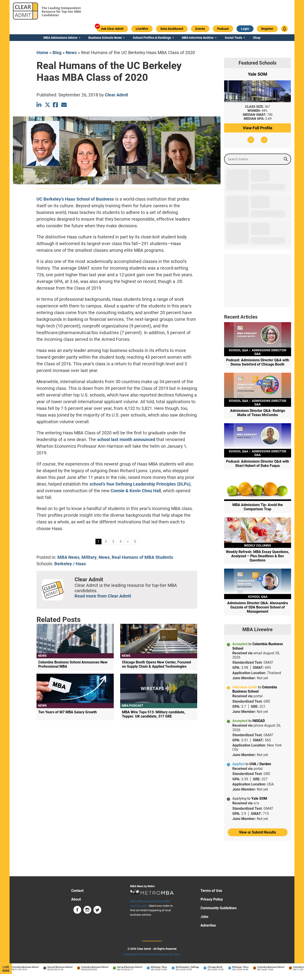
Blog (57, 52)
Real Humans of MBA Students (142, 557)
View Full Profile (257, 128)
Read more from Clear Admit (103, 596)
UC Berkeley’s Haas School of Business (75, 199)
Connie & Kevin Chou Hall (136, 490)
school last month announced (126, 439)
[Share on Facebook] (56, 105)
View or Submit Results (257, 832)
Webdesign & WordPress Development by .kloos (152, 954)
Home (42, 52)
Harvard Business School (50, 967)
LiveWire (6, 968)
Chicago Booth (205, 967)
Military (89, 557)
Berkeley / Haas (70, 563)
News (71, 52)
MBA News (68, 557)
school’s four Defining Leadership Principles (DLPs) (140, 484)
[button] (250, 139)
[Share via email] (64, 105)
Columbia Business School (15, 967)
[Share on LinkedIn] (39, 105)
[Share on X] (47, 105)
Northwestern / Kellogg (178, 967)
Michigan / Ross (150, 967)
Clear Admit (116, 95)
